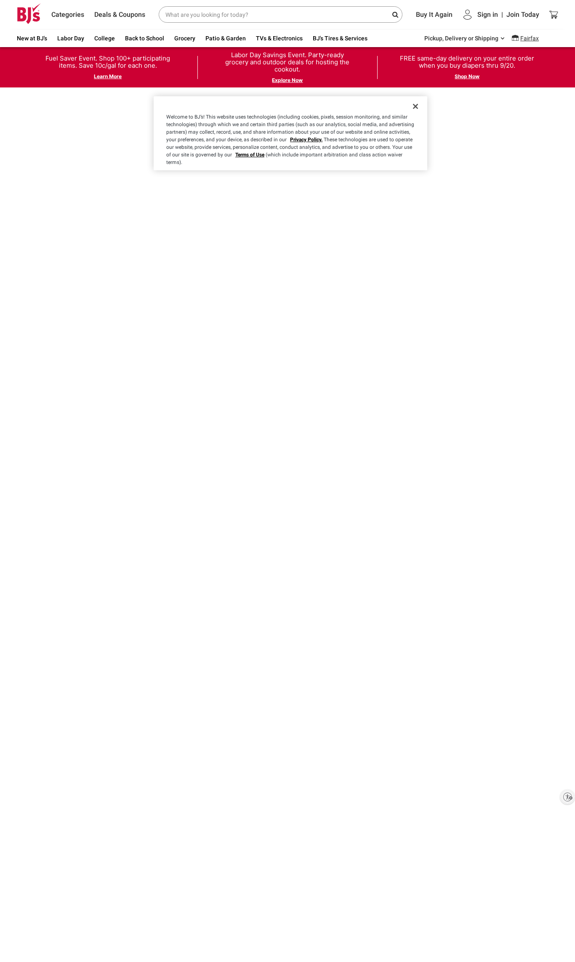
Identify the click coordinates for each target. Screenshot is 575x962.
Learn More (108, 76)
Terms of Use (249, 155)
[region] (290, 133)
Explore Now (287, 80)
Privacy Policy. (306, 140)
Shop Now (467, 76)
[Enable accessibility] (567, 796)
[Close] (415, 106)
